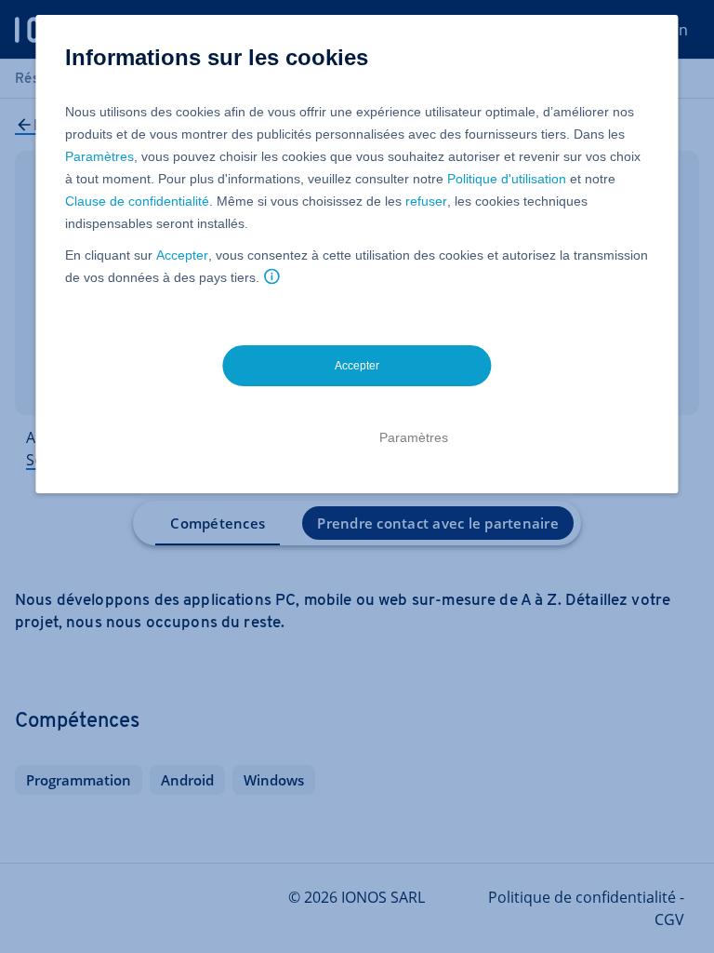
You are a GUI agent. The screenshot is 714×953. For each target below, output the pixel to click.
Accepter (182, 255)
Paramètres (99, 156)
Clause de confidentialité (137, 201)
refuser (426, 201)
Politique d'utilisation (506, 178)
